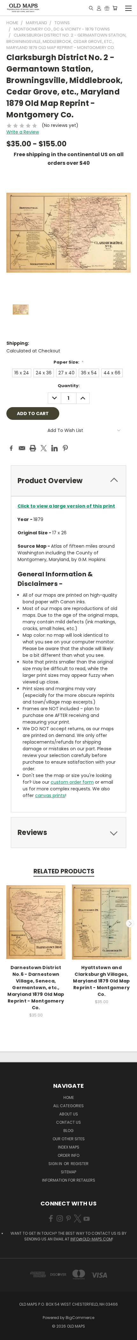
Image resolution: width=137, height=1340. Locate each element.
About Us (68, 1114)
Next (130, 923)
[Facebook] (11, 448)
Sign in (55, 1163)
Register (80, 1163)
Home (68, 1097)
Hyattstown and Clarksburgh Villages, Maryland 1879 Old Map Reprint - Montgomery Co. (101, 980)
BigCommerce (80, 1317)
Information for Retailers (68, 1180)
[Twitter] (43, 448)
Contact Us (68, 1122)
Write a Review (22, 132)
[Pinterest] (65, 448)
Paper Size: (69, 362)
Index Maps (68, 1147)
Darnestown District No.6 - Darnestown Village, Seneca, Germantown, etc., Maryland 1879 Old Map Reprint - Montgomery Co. (35, 987)
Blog (68, 1130)
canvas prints (50, 795)
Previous (7, 923)
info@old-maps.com (91, 1239)
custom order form (72, 782)
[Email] (22, 448)
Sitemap (68, 1172)
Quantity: (69, 386)
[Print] (33, 448)
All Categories (68, 1105)
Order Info (68, 1155)
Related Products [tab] (63, 871)
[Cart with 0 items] (115, 8)
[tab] (68, 480)
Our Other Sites (69, 1139)
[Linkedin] (54, 448)
